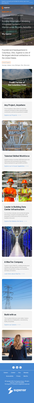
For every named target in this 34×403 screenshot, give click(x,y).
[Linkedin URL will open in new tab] (17, 367)
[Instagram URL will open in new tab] (20, 367)
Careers (6, 372)
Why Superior (6, 34)
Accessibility (9, 376)
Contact (13, 372)
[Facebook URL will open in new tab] (13, 367)
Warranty (26, 372)
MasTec (25, 376)
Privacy (18, 376)
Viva (19, 372)
